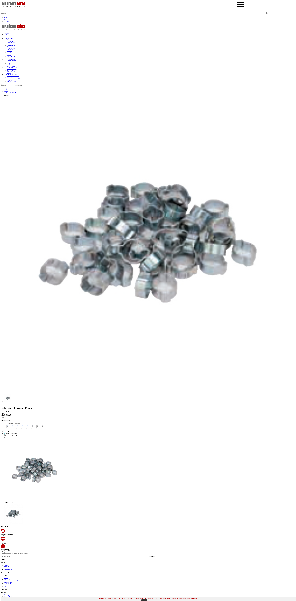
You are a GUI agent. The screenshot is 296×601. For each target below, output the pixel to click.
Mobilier (9, 64)
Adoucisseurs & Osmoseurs (13, 77)
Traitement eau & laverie (11, 74)
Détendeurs (9, 51)
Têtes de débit (10, 49)
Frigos (8, 63)
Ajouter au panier (5, 420)
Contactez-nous (7, 585)
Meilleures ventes (8, 569)
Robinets (9, 52)
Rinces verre (10, 62)
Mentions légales (8, 579)
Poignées (9, 53)
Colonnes (9, 40)
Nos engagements (8, 583)
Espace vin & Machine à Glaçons (13, 78)
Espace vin (9, 80)
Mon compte (7, 595)
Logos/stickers (10, 41)
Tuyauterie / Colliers (12, 56)
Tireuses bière (8, 38)
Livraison (6, 565)
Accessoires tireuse (9, 48)
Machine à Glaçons (11, 81)
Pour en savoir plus (152, 600)
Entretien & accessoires (10, 67)
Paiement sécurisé (8, 582)
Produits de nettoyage (12, 69)
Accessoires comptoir (12, 66)
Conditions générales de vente (11, 580)
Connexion (6, 16)
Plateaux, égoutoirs (11, 60)
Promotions (6, 566)
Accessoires (10, 73)
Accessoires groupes (12, 44)
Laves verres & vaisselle (13, 76)
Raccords (9, 55)
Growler (9, 46)
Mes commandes (8, 596)
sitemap (5, 586)
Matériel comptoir (9, 59)
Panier (5, 17)
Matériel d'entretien (11, 71)
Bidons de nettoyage (12, 70)
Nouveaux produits (8, 568)
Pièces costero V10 (11, 58)
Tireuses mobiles (11, 45)
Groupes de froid (11, 42)
